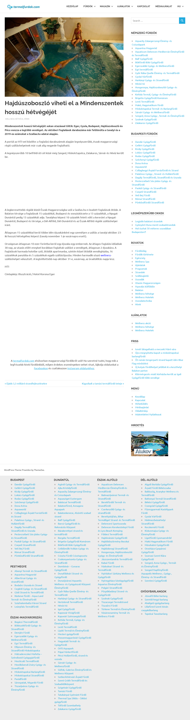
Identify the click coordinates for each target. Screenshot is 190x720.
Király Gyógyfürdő (144, 148)
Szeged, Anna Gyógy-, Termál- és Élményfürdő (159, 115)
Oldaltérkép (141, 410)
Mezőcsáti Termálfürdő (27, 661)
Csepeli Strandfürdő (145, 191)
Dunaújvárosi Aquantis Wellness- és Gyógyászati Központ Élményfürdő (72, 584)
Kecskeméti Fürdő (154, 527)
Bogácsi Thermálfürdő (26, 621)
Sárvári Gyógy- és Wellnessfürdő (152, 112)
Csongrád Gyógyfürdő (156, 505)
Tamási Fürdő (65, 691)
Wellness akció (143, 323)
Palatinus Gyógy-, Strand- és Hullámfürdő (157, 173)
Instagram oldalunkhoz (80, 368)
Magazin (105, 6)
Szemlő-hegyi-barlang (156, 599)
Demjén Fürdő (22, 632)
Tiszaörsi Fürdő (109, 605)
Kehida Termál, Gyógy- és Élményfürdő (155, 94)
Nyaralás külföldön (145, 286)
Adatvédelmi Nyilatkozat (148, 414)
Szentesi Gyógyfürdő (156, 580)
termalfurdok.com (23, 360)
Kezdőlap (72, 6)
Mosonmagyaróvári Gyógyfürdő (74, 637)
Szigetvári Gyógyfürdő (69, 687)
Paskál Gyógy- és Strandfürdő (150, 188)
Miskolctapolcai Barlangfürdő (30, 671)
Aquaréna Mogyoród (146, 47)
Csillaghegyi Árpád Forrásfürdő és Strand (156, 170)
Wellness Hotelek (144, 297)
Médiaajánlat (163, 6)
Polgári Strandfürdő (111, 587)
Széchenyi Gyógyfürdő (147, 159)
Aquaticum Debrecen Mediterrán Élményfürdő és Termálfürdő (112, 488)
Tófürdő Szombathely (69, 705)
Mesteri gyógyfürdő (68, 634)
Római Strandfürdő (145, 198)
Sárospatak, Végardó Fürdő (29, 682)
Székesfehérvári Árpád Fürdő (73, 676)
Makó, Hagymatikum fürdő (149, 105)
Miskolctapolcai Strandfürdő (29, 675)
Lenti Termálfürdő (144, 101)
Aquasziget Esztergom (70, 498)
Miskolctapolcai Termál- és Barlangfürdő (156, 108)
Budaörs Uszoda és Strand (28, 585)
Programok (141, 268)
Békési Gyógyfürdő (155, 502)
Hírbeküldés (141, 403)
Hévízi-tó (140, 83)
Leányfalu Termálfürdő (26, 606)
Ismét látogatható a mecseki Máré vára (155, 349)
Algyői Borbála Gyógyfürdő (159, 484)
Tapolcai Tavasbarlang (156, 613)
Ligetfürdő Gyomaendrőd (158, 537)
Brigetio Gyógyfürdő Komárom (151, 97)
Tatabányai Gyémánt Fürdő (72, 694)
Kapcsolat (143, 6)
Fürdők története (144, 254)
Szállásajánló (142, 275)
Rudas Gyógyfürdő (145, 155)
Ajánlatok (123, 6)
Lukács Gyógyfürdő (145, 152)
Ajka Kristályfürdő (67, 487)
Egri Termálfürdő (23, 643)
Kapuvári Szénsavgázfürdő (72, 616)
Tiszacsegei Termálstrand (114, 601)
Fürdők (88, 6)
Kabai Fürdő (107, 562)
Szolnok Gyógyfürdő (146, 119)
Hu (179, 6)
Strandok (140, 272)
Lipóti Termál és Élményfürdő (73, 630)
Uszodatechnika (143, 300)
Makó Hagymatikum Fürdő (159, 541)
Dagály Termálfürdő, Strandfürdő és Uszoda (158, 177)
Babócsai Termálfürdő (69, 502)
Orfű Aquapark (65, 648)
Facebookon (41, 368)
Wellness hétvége (14, 118)
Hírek (26, 118)
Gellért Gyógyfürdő (145, 145)
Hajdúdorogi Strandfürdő (114, 548)
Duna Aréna (141, 163)
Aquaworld (141, 166)
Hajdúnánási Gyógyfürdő (114, 537)
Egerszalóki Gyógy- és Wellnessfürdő (154, 65)
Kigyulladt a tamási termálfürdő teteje (102, 383)
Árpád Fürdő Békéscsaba (158, 487)
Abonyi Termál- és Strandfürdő (31, 570)
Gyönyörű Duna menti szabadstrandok (155, 224)
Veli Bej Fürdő (142, 195)
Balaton (139, 289)
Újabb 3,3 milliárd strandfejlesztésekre (26, 383)
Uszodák (139, 279)
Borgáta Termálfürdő (69, 537)
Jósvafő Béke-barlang (156, 595)
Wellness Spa (142, 261)
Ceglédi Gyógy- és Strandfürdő (31, 588)
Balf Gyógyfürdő (143, 58)
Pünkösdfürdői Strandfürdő (149, 202)
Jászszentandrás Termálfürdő (116, 559)
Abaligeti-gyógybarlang (157, 602)
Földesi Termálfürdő (112, 534)
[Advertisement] (64, 183)
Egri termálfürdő (144, 69)
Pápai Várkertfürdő (68, 651)
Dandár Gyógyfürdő (145, 141)
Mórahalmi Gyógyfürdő (157, 544)
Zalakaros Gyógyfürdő (146, 122)
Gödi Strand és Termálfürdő (29, 592)
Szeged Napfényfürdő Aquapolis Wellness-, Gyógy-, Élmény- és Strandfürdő (156, 573)
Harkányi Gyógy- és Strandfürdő (152, 80)
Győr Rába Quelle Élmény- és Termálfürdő (157, 72)
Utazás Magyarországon (147, 282)
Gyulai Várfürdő (143, 76)
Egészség (140, 257)
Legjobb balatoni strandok (149, 221)
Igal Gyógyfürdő (66, 609)
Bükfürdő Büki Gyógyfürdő (149, 62)
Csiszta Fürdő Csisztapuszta (72, 555)
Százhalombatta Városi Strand (30, 602)
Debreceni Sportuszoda (113, 523)
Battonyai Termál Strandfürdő (160, 498)
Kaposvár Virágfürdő (69, 612)
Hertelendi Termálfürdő (70, 601)
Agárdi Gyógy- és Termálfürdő (74, 484)
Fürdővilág (140, 250)
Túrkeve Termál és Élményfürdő (118, 609)
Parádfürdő (20, 678)
